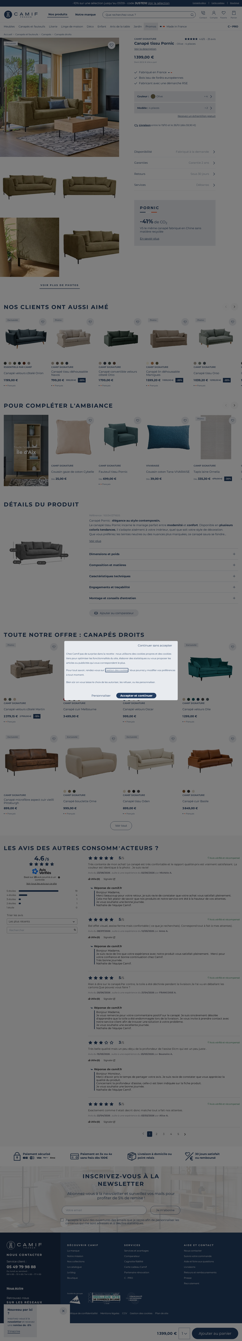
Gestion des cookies (116, 670)
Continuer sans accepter (155, 645)
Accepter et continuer (136, 695)
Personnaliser (101, 695)
